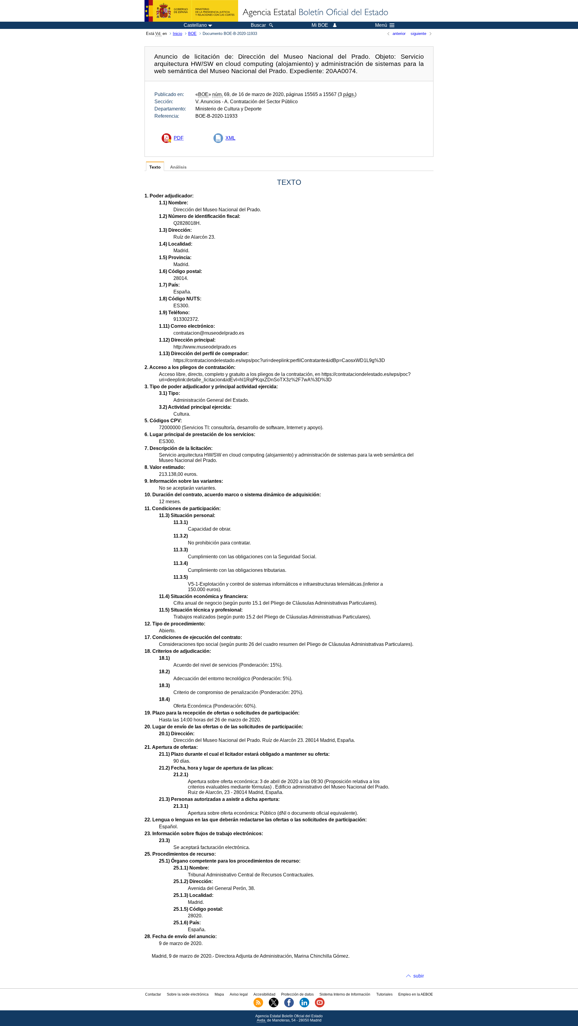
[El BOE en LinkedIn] (304, 1006)
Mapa (219, 994)
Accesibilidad (264, 994)
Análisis (178, 167)
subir (418, 975)
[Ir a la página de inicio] (315, 13)
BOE (192, 33)
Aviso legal (239, 994)
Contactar (153, 994)
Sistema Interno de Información (344, 994)
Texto (155, 167)
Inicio (177, 33)
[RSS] (258, 1006)
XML (230, 138)
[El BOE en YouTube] (320, 1006)
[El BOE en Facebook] (289, 1006)
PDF (179, 138)
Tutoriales (384, 994)
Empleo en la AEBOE (415, 994)
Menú (381, 25)
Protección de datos (297, 994)
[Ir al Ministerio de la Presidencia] (191, 11)
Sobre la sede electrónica (188, 994)
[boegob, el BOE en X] (273, 1006)
